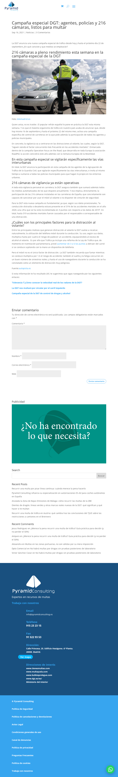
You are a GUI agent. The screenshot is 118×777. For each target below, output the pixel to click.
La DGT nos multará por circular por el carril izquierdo (38, 288)
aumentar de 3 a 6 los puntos (71, 243)
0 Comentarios (43, 32)
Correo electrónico (21, 365)
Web (14, 374)
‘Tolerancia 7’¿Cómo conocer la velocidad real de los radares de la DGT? (47, 282)
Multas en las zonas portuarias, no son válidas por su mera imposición (59, 544)
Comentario (18, 323)
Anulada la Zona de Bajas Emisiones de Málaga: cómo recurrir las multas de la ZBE (52, 501)
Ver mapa (25, 656)
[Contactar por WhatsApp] (110, 769)
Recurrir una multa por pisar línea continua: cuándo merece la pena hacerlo (49, 488)
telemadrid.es (23, 119)
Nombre (16, 356)
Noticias (30, 32)
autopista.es (25, 268)
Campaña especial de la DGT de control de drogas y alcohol (41, 293)
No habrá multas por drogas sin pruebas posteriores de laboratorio (62, 548)
